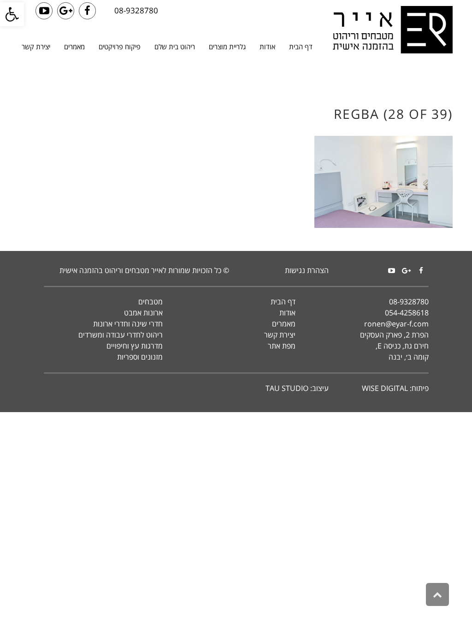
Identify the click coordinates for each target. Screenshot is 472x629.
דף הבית (283, 302)
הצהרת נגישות (307, 270)
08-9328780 (136, 10)
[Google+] (407, 271)
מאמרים (283, 324)
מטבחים (150, 302)
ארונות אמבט (143, 313)
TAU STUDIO (287, 388)
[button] (12, 14)
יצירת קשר (279, 335)
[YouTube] (392, 271)
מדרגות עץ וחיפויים (134, 346)
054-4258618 (407, 313)
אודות (287, 313)
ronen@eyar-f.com (396, 324)
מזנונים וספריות (140, 357)
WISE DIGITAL (385, 388)
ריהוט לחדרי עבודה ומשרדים (120, 335)
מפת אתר (281, 346)
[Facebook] (421, 271)
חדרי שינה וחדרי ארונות (128, 324)
